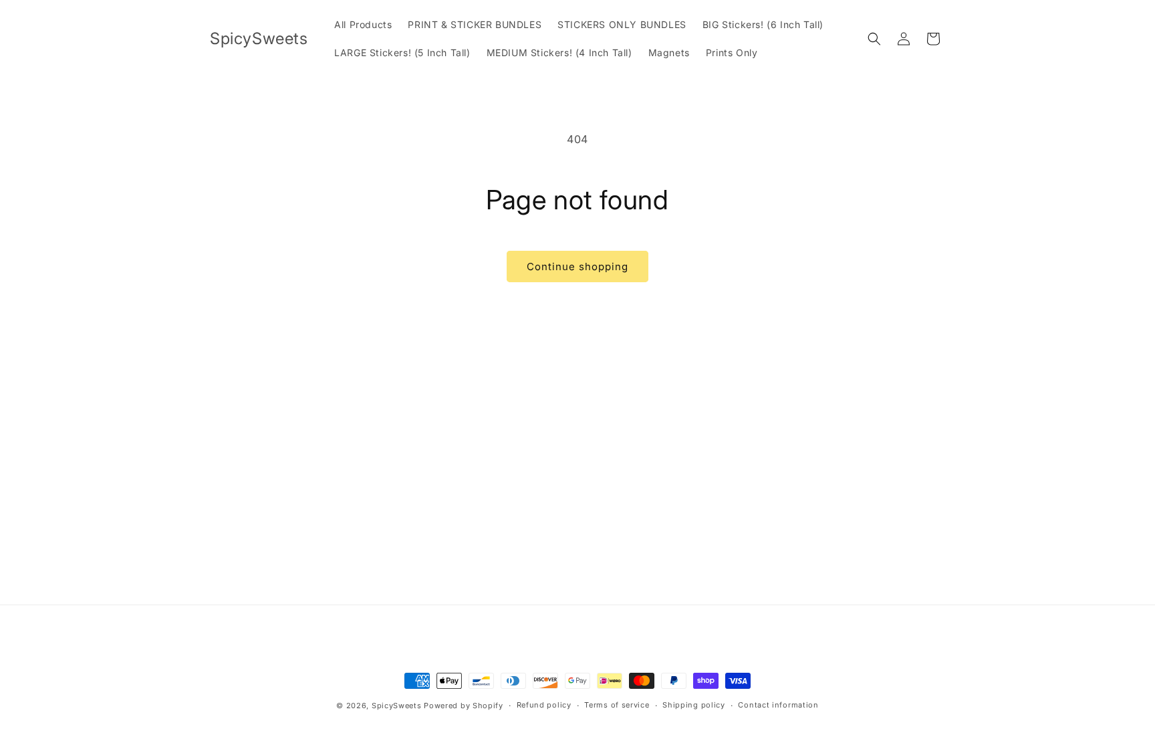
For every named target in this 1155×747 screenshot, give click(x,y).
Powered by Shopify (463, 705)
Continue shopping (577, 266)
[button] (874, 39)
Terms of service (616, 705)
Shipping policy (693, 705)
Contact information (778, 705)
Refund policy (544, 705)
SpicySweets (397, 705)
